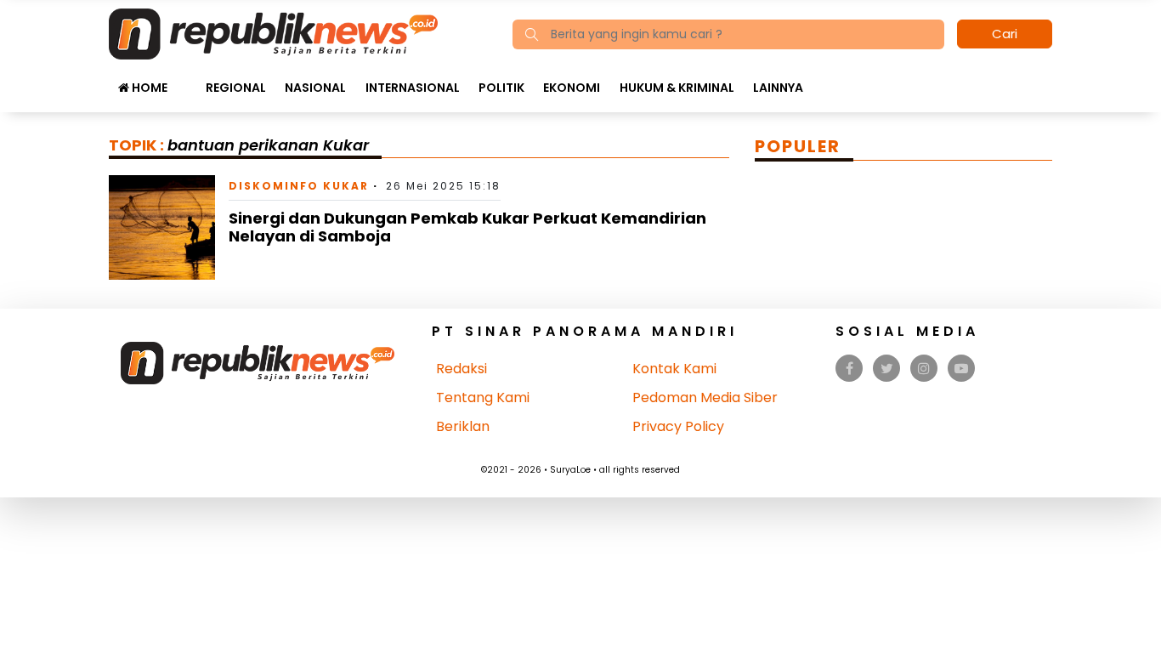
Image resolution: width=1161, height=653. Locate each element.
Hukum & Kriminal (677, 87)
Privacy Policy (678, 426)
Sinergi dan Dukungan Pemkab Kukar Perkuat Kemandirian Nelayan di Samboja (467, 227)
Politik (501, 87)
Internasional (412, 87)
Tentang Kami (483, 397)
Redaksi (461, 368)
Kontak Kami (674, 368)
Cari (1004, 34)
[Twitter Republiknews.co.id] (887, 368)
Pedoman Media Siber (705, 397)
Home (148, 87)
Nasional (315, 87)
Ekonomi (571, 87)
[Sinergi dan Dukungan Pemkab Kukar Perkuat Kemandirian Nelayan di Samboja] (162, 226)
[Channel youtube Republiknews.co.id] (961, 368)
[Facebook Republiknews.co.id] (849, 368)
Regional (236, 87)
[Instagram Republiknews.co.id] (924, 368)
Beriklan (463, 426)
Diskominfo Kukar (299, 186)
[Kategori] (186, 79)
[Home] (273, 33)
